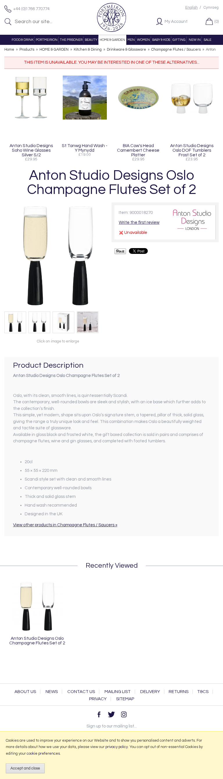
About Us (25, 692)
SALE (207, 39)
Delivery (150, 692)
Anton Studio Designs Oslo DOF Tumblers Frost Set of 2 (191, 150)
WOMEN (143, 39)
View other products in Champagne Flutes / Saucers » (65, 525)
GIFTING (179, 39)
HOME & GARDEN (112, 39)
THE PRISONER (71, 39)
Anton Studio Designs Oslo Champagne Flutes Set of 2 (37, 640)
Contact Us (81, 692)
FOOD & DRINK (22, 39)
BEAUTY (91, 39)
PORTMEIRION (46, 39)
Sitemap (125, 699)
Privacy (98, 699)
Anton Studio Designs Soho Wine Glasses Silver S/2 (31, 150)
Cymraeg (211, 8)
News (52, 692)
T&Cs (202, 692)
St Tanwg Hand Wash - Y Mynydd (84, 148)
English (191, 8)
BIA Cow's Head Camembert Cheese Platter (138, 150)
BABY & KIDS (161, 39)
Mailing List (118, 692)
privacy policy (116, 747)
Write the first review (139, 222)
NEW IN (195, 39)
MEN (131, 39)
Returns (178, 692)
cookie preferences (43, 753)
